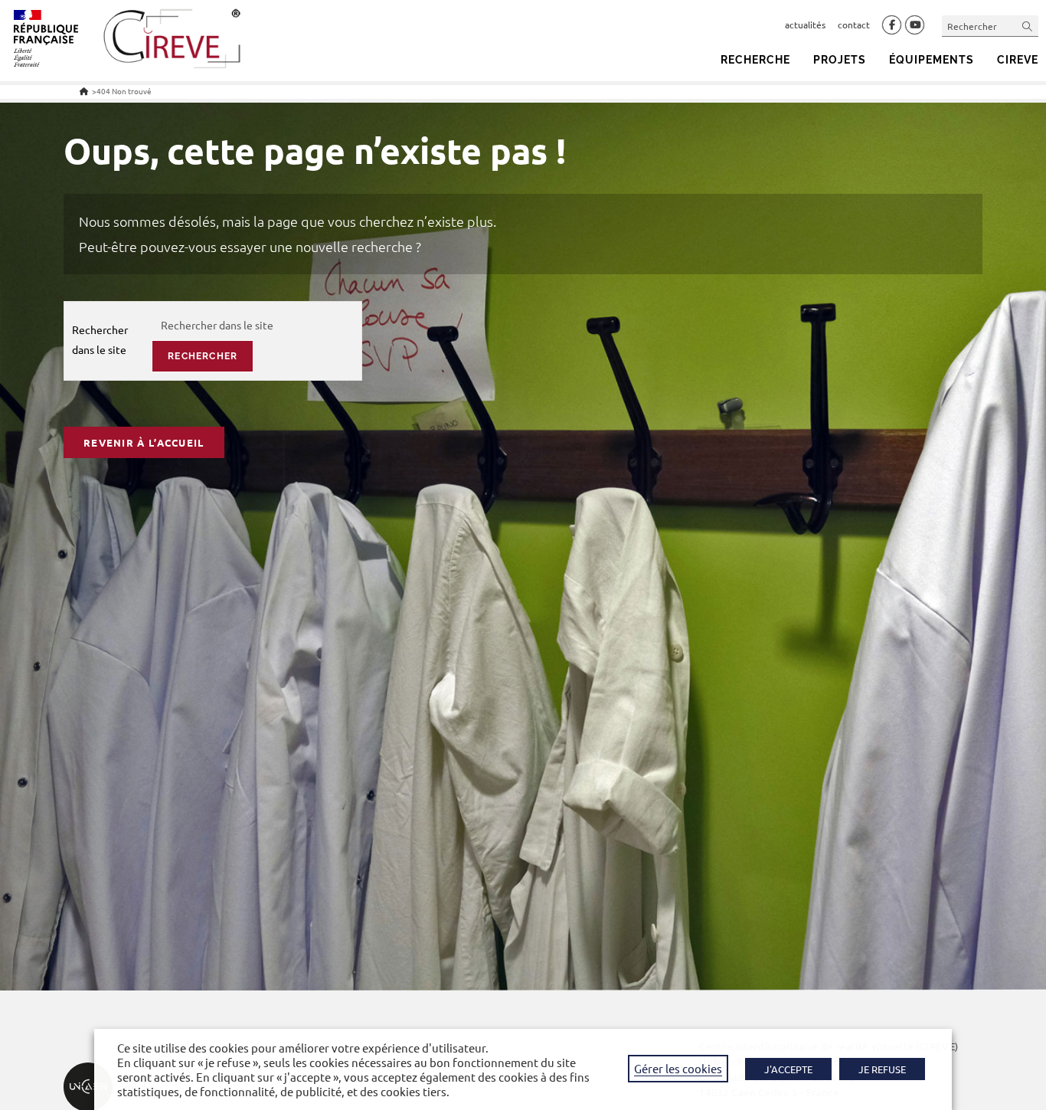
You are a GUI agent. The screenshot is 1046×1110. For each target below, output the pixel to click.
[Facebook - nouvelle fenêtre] (891, 25)
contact (854, 24)
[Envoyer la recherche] (1027, 25)
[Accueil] (84, 91)
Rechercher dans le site (100, 339)
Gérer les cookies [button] (678, 1068)
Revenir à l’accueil (143, 442)
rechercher (202, 356)
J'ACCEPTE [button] (788, 1069)
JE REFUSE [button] (882, 1069)
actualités (805, 24)
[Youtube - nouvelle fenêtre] (914, 25)
